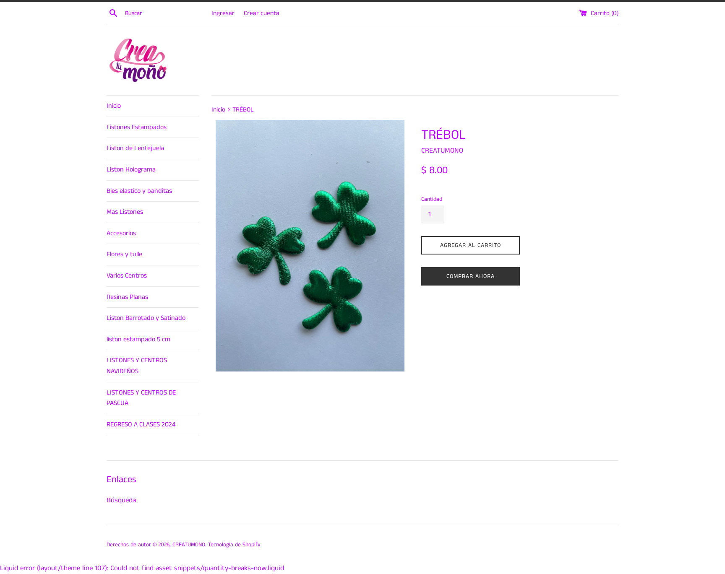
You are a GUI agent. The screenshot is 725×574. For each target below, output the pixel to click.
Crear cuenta (261, 13)
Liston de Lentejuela (135, 148)
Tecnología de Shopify (234, 545)
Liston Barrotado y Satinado (146, 318)
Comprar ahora (470, 276)
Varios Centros (127, 276)
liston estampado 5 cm (138, 339)
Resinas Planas (127, 297)
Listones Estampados (137, 127)
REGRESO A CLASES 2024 (141, 424)
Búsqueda (121, 500)
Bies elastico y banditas (139, 191)
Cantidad (431, 199)
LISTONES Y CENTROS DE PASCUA (141, 398)
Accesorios (121, 233)
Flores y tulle (124, 254)
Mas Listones (125, 212)
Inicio (114, 106)
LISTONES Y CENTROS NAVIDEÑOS (137, 366)
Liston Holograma (131, 169)
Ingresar (223, 13)
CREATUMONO (188, 545)
